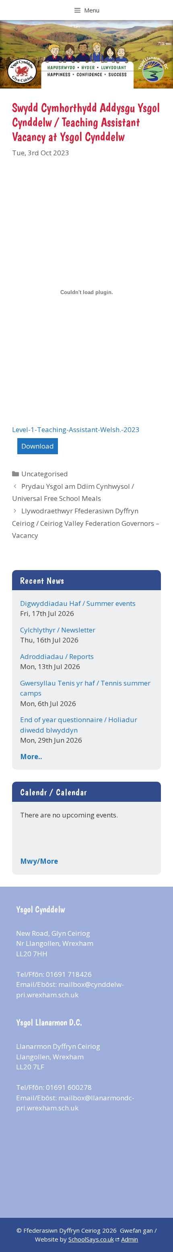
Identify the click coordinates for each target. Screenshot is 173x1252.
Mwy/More (39, 861)
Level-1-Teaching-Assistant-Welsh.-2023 (76, 429)
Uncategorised (44, 473)
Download (37, 446)
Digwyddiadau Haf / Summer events (78, 603)
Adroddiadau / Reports (57, 656)
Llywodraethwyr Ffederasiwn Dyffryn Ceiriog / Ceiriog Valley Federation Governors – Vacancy (85, 523)
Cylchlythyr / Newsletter (57, 629)
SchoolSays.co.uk (91, 1239)
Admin (129, 1239)
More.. (31, 756)
